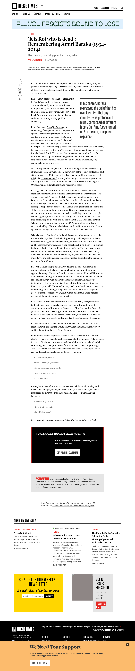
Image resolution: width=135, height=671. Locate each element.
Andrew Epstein (35, 60)
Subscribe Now (101, 605)
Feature (31, 34)
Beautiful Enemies (55, 127)
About (96, 7)
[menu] (42, 6)
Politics (26, 13)
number (86, 86)
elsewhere (36, 130)
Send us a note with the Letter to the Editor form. (73, 505)
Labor (15, 13)
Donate (114, 7)
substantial (98, 86)
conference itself (48, 178)
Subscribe (105, 7)
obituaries (35, 90)
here (52, 159)
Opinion (37, 13)
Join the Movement (40, 663)
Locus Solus (57, 487)
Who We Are (46, 640)
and (42, 90)
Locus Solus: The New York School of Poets (77, 420)
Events (67, 13)
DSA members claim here (67, 452)
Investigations (52, 13)
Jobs (104, 641)
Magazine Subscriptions (91, 640)
